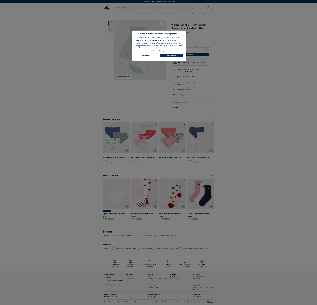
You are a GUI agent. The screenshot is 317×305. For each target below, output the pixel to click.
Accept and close (171, 55)
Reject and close (145, 55)
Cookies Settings (159, 51)
